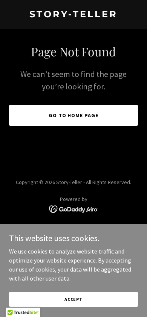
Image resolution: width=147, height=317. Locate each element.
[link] (73, 15)
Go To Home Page (74, 115)
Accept (73, 299)
